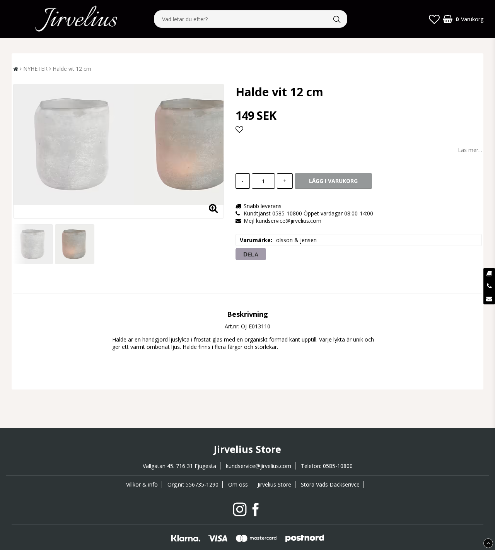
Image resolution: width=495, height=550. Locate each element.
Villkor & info (142, 484)
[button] (434, 19)
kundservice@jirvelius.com (258, 466)
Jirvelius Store (274, 484)
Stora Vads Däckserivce (330, 484)
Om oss (238, 484)
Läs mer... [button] (470, 150)
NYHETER (35, 68)
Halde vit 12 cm (72, 68)
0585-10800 (338, 466)
